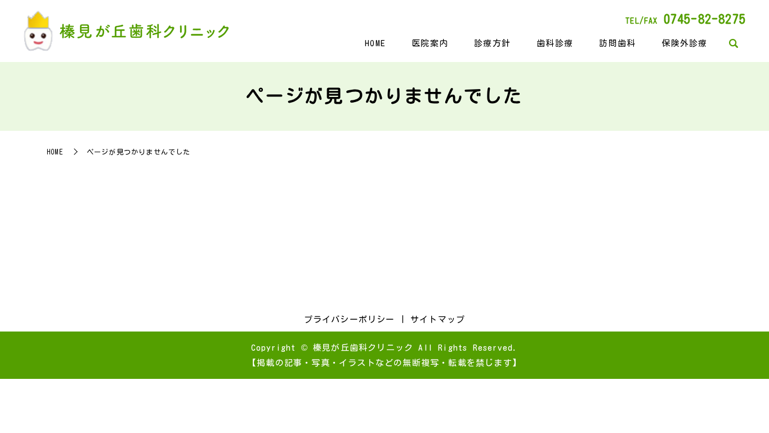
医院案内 (430, 43)
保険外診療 (684, 43)
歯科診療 (554, 43)
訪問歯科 (617, 43)
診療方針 (492, 43)
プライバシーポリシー (349, 319)
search (733, 44)
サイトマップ (437, 319)
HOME (375, 43)
